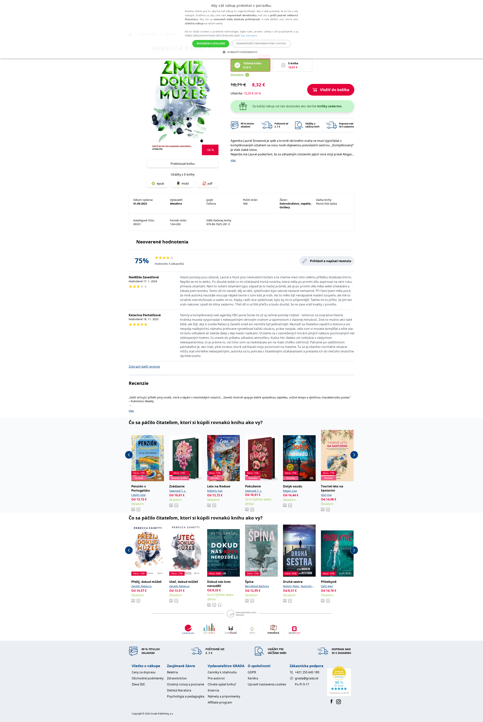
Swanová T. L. (177, 491)
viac (233, 160)
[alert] (241, 29)
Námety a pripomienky (224, 696)
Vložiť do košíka (334, 89)
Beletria (172, 672)
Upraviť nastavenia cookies (267, 684)
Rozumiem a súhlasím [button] (211, 43)
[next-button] (354, 455)
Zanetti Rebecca (141, 586)
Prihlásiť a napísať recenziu (330, 261)
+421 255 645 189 (307, 672)
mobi (185, 183)
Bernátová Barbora (257, 586)
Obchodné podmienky (148, 678)
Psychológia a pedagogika (185, 696)
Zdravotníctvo (177, 678)
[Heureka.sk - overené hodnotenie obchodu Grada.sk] (339, 681)
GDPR (252, 672)
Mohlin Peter (291, 586)
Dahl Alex (327, 586)
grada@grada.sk (306, 678)
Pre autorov (216, 678)
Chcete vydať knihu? (222, 684)
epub (160, 183)
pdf (210, 183)
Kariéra (253, 678)
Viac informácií (249, 35)
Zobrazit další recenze (144, 366)
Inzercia (213, 690)
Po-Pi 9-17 (302, 684)
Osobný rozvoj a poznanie (185, 684)
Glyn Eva (326, 495)
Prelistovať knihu (183, 164)
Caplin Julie (138, 495)
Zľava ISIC (138, 684)
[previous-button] (129, 455)
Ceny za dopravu (143, 672)
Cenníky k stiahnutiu (222, 672)
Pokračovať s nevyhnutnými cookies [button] (261, 43)
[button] (241, 52)
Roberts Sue (214, 491)
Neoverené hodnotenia (162, 242)
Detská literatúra (179, 690)
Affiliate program (220, 702)
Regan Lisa (290, 491)
